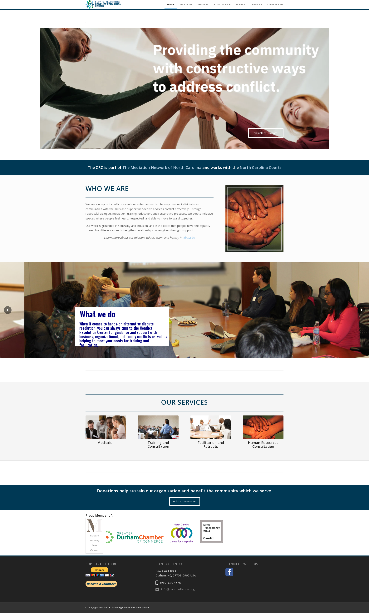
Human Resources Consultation (263, 444)
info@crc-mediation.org (178, 589)
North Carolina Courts (261, 167)
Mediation (106, 442)
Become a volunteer (101, 584)
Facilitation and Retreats (211, 444)
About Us (189, 237)
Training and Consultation (158, 444)
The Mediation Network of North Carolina (161, 167)
